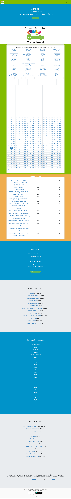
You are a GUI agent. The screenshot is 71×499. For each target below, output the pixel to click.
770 (30, 151)
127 (22, 88)
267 (22, 102)
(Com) (35, 357)
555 (44, 129)
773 (38, 151)
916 (46, 165)
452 (35, 119)
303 (11, 106)
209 (27, 96)
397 (49, 113)
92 (39, 84)
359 (54, 109)
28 (8, 80)
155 (44, 90)
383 (11, 113)
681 (60, 141)
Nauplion (57, 69)
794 (41, 153)
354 (41, 109)
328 (25, 107)
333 (38, 107)
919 (54, 165)
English (29, 490)
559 (54, 129)
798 (52, 153)
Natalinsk (14, 59)
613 (38, 135)
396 (46, 113)
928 (25, 167)
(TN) (35, 387)
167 (22, 92)
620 (57, 135)
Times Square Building (33, 295)
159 (54, 90)
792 (35, 153)
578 (52, 131)
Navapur (57, 75)
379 (54, 111)
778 (52, 151)
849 (27, 159)
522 (8, 127)
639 (54, 137)
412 (35, 115)
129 (27, 88)
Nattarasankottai (57, 65)
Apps (46, 489)
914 (41, 165)
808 (25, 155)
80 (12, 84)
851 (33, 159)
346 (19, 109)
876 (46, 161)
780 (57, 151)
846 (19, 159)
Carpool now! (35, 349)
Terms (27, 489)
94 (44, 84)
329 (27, 107)
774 (41, 151)
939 (54, 167)
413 (38, 115)
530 (30, 127)
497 (49, 123)
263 (11, 102)
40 (35, 80)
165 (17, 92)
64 (33, 82)
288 (25, 104)
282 (8, 104)
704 (14, 145)
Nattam (42, 65)
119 (54, 86)
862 (8, 161)
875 (44, 161)
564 (14, 131)
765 (17, 151)
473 (38, 121)
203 (11, 96)
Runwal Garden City (33, 441)
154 (41, 90)
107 (22, 86)
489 (27, 123)
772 (35, 151)
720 (57, 145)
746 (19, 149)
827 (22, 157)
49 (55, 80)
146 (19, 90)
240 (57, 98)
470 (30, 121)
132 (35, 88)
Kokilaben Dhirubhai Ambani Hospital (32, 308)
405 (17, 115)
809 (27, 155)
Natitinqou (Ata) (28, 65)
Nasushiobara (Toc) (28, 56)
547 (22, 129)
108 (25, 86)
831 (33, 157)
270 (30, 102)
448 (25, 119)
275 (44, 102)
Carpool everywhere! (35, 354)
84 (21, 84)
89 (33, 84)
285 (17, 104)
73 (53, 82)
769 (27, 151)
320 (57, 106)
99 (55, 84)
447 (22, 119)
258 (52, 100)
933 (38, 167)
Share (38, 489)
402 (8, 115)
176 (46, 92)
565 (17, 131)
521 (60, 125)
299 (54, 104)
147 (22, 90)
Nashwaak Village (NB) (14, 53)
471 (33, 121)
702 (8, 145)
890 (30, 163)
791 (33, 153)
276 (46, 102)
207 (22, 96)
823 (11, 157)
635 (44, 137)
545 (17, 129)
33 (19, 80)
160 (57, 90)
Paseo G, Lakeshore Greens (29, 426)
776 (46, 151)
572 (35, 131)
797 (49, 153)
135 (44, 88)
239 (54, 98)
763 (11, 151)
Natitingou (14, 65)
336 (46, 107)
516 (46, 125)
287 (22, 104)
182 (8, 94)
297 (49, 104)
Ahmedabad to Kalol (19, 184)
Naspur (13, 54)
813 (38, 155)
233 (38, 98)
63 (30, 82)
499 (54, 123)
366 (19, 111)
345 (17, 109)
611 (33, 135)
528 (25, 127)
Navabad (14, 73)
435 (44, 117)
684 (14, 143)
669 (27, 141)
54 (10, 82)
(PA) (35, 359)
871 (33, 161)
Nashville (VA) (42, 51)
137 (49, 88)
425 (17, 117)
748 (25, 149)
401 (60, 113)
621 (60, 135)
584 (14, 133)
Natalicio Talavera (57, 58)
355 (44, 109)
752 (35, 149)
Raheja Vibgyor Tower (33, 298)
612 (35, 135)
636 (46, 137)
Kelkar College (33, 300)
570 (30, 131)
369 (27, 111)
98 (53, 84)
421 (60, 115)
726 (19, 147)
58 (19, 82)
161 (60, 90)
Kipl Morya (33, 431)
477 (49, 121)
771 (33, 151)
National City (57, 60)
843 (11, 159)
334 (41, 107)
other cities (34, 479)
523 (11, 127)
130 (30, 88)
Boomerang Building (33, 303)
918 (52, 165)
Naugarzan (57, 68)
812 (35, 155)
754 (41, 149)
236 (46, 98)
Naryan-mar (42, 50)
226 (19, 98)
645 (17, 139)
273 (38, 102)
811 (33, 155)
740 (57, 147)
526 (19, 127)
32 (17, 80)
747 (22, 149)
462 (8, 121)
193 (38, 94)
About (31, 489)
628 (25, 137)
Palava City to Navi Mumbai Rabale (18, 179)
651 (33, 139)
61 (26, 82)
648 (25, 139)
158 (52, 90)
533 (38, 127)
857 (49, 159)
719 (54, 145)
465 (17, 121)
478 (52, 121)
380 (57, 111)
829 (27, 157)
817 (49, 155)
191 (33, 94)
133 (38, 88)
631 (33, 137)
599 (54, 133)
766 (19, 151)
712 (35, 145)
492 (35, 123)
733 (38, 147)
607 (22, 135)
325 (17, 107)
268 (25, 102)
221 (60, 96)
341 (60, 107)
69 (44, 82)
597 (49, 133)
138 (52, 88)
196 (46, 94)
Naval (28, 74)
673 (38, 141)
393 (38, 113)
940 (57, 167)
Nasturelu (57, 55)
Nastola (42, 55)
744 (14, 149)
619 (54, 135)
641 (60, 137)
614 (41, 135)
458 (52, 119)
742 (8, 149)
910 (30, 165)
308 (25, 106)
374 (41, 111)
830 (30, 157)
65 (35, 82)
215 (44, 96)
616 (46, 135)
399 (54, 113)
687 (22, 143)
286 (19, 104)
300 (57, 104)
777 (49, 151)
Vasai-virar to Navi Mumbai (18, 205)
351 (33, 109)
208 (25, 96)
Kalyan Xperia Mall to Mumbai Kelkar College (18, 203)
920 (57, 165)
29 (10, 80)
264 (14, 102)
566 (19, 131)
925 (17, 167)
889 (27, 163)
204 (14, 96)
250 (30, 100)
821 (60, 155)
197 (49, 94)
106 (19, 86)
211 (33, 96)
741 (60, 147)
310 (30, 106)
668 (25, 141)
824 (14, 157)
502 (8, 125)
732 (35, 147)
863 (11, 161)
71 (48, 82)
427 (22, 117)
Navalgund (57, 74)
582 (8, 133)
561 (60, 129)
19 (44, 78)
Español (41, 490)
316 (46, 106)
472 (35, 121)
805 (17, 155)
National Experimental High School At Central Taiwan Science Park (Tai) (28, 63)
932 (35, 167)
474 (41, 121)
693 (38, 143)
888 (25, 163)
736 (46, 147)
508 (25, 125)
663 (11, 141)
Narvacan (14, 49)
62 (28, 82)
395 (44, 113)
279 (54, 102)
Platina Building (33, 313)
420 (57, 115)
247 (22, 100)
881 (60, 161)
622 (8, 137)
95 (46, 84)
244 (14, 100)
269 (27, 102)
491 (33, 123)
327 (22, 107)
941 (60, 167)
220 (57, 96)
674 (41, 141)
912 (35, 165)
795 (44, 153)
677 (49, 141)
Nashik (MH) (28, 51)
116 (46, 86)
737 (49, 147)
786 (19, 153)
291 (33, 104)
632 (35, 137)
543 (11, 129)
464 (14, 121)
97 (50, 84)
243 (11, 100)
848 (25, 159)
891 (33, 163)
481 (60, 121)
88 (30, 84)
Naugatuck (14, 69)
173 (38, 92)
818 (52, 155)
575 (44, 131)
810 (30, 155)
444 (14, 119)
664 (14, 141)
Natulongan (28, 67)
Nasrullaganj (57, 54)
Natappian (43, 59)
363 (11, 111)
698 (52, 143)
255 (44, 100)
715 (44, 145)
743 (11, 149)
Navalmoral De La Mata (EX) (28, 75)
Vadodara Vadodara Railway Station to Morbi (18, 186)
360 (57, 109)
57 (17, 82)
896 (46, 163)
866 (19, 161)
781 (60, 151)
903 (11, 165)
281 (60, 102)
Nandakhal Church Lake (32, 456)
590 (30, 133)
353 (38, 109)
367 (22, 111)
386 (19, 113)
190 (30, 94)
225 (17, 98)
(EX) (36, 405)
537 (49, 127)
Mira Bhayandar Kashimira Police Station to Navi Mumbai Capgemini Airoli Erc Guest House (18, 228)
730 (30, 147)
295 (44, 104)
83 (19, 84)
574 (41, 131)
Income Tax (32, 433)
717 (49, 145)
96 (48, 84)
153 (38, 90)
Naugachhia (42, 68)
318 (52, 106)
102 (8, 86)
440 (57, 117)
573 (38, 131)
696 (46, 143)
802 (8, 155)
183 (11, 94)
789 (27, 153)
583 (11, 133)
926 (19, 167)
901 (60, 163)
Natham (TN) (13, 60)
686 (19, 143)
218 (52, 96)
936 (46, 167)
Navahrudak (57, 73)
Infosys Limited (32, 320)
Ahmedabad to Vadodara (19, 194)
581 (60, 131)
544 (14, 129)
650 (30, 139)
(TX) (36, 379)
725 (17, 147)
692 (35, 143)
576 (46, 131)
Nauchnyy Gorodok (57, 67)
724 (14, 147)
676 (46, 141)
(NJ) (35, 395)
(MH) (35, 369)
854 (41, 159)
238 (52, 98)
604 (14, 135)
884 (14, 163)
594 (41, 133)
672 (35, 141)
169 (27, 92)
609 (27, 135)
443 (11, 119)
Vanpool (35, 352)
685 (17, 143)
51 (59, 80)
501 (60, 123)
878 (52, 161)
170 (30, 92)
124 (14, 88)
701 (60, 143)
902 (8, 165)
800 (57, 153)
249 (27, 100)
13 (31, 78)
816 (46, 155)
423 (11, 117)
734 (41, 147)
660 (57, 139)
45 (46, 80)
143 (11, 90)
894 (41, 163)
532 (35, 127)
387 (22, 113)
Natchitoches (57, 59)
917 (49, 165)
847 (22, 159)
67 (39, 82)
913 (38, 165)
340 (57, 107)
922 (8, 167)
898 (52, 163)
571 (33, 131)
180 (57, 92)
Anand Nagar (33, 438)
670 (30, 141)
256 (46, 100)
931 (33, 167)
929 (27, 167)
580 (57, 131)
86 (26, 84)
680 (57, 141)
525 (17, 127)
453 (38, 119)
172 (35, 92)
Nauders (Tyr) (28, 68)
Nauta (28, 72)
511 (33, 125)
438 (52, 117)
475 (44, 121)
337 (49, 107)
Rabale (32, 293)
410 (30, 115)
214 (41, 96)
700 (57, 143)
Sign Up (65, 2)
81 (15, 84)
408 (25, 115)
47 (50, 80)
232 (35, 98)
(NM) (35, 402)
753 (38, 149)
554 (41, 129)
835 (44, 157)
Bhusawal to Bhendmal (18, 187)
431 (33, 117)
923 (11, 167)
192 (35, 94)
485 (17, 123)
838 (52, 157)
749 (27, 149)
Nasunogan (14, 56)
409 (27, 115)
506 (19, 125)
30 (12, 80)
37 (28, 80)
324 (14, 107)
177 (49, 92)
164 (14, 92)
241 (60, 98)
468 (25, 121)
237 (49, 98)
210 (30, 96)
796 (46, 153)
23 (53, 78)
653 (38, 139)
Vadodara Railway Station (33, 428)
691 (33, 143)
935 (44, 167)
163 (11, 92)
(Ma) (35, 367)
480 (57, 121)
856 (46, 159)
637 (49, 137)
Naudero (14, 68)
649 (27, 139)
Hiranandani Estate (34, 443)
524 (14, 127)
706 (19, 145)
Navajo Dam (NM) (13, 74)
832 (35, 157)
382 (8, 113)
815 (44, 155)
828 (25, 157)
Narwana (14, 50)
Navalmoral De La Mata (14, 75)
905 (17, 165)
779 (54, 151)
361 (60, 109)
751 (33, 149)
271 (33, 102)
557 (49, 129)
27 (62, 78)
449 (27, 119)
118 (52, 86)
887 (22, 163)
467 (22, 121)
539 (54, 127)
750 (30, 149)
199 (54, 94)
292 (35, 104)
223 (11, 98)
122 (8, 88)
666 (19, 141)
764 (14, 151)
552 (35, 129)
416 (46, 115)
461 (60, 119)
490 (30, 123)
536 (46, 127)
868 (25, 161)
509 (27, 125)
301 (60, 104)
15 (35, 78)
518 (52, 125)
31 (15, 80)
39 (33, 80)
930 (30, 167)
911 (33, 165)
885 (17, 163)
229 (27, 98)
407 (22, 115)
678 (52, 141)
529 (27, 127)
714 (41, 145)
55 (12, 82)
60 (24, 82)
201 (60, 94)
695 (44, 143)
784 (14, 153)
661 (60, 139)
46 (48, 80)
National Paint (42, 61)
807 (22, 155)
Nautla (57, 72)
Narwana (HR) (28, 50)
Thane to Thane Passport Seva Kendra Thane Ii (19, 237)
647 (22, 139)
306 (19, 106)
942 (8, 169)
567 (22, 131)
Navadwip (28, 73)
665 (17, 141)
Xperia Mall (34, 436)
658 (52, 139)
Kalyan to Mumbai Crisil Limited (18, 232)
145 (17, 90)
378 (52, 111)
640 (57, 137)
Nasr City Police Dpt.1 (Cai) (28, 54)
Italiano (37, 490)
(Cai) (35, 377)
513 (38, 125)
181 (60, 92)
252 (35, 100)
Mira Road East (31, 449)
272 (35, 102)
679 (54, 141)
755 (44, 149)
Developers (42, 489)
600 (57, 133)
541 (60, 127)
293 (38, 104)
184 (14, 94)
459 (54, 119)
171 (33, 92)
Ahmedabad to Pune (19, 189)
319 (54, 106)
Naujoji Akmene (43, 69)
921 (60, 165)
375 (44, 111)
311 (33, 106)
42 (39, 80)
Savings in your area (35, 271)
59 (21, 82)
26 (60, 78)
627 (22, 137)
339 (54, 107)
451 (33, 119)
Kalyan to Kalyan (19, 196)
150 (30, 90)
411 (33, 115)
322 (8, 107)
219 (54, 96)
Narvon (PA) (42, 49)
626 (19, 137)
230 (30, 98)
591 (33, 133)
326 (19, 107)
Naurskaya (14, 70)
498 (52, 123)
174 (41, 92)
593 (38, 133)
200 (57, 94)
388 (25, 113)
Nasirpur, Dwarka (57, 53)
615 (44, 135)
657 (49, 139)
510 (30, 125)
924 (14, 167)
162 (8, 92)
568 (25, 131)
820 (57, 155)
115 (44, 86)
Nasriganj (43, 54)
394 (41, 113)
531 (33, 127)
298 (52, 104)
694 (41, 143)
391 (33, 113)
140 (57, 88)
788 (25, 153)
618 (52, 135)
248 (25, 100)
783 (11, 153)
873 (38, 161)
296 (46, 104)
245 (17, 100)
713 (38, 145)
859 (54, 159)
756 (46, 149)
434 (41, 117)
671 (33, 141)
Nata (14, 58)
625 (17, 137)
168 (25, 92)
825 (17, 157)
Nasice (28, 53)
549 (27, 129)
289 (27, 104)
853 (38, 159)
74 (55, 82)
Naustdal (14, 72)
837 (49, 157)
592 (35, 133)
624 (14, 137)
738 (52, 147)
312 (35, 106)
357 (49, 109)
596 (46, 133)
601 (60, 133)
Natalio (28, 59)
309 (27, 106)
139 (54, 88)
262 (8, 102)
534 (41, 127)
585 (17, 133)
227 (22, 98)
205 (17, 96)
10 (24, 78)
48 (53, 80)
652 (35, 139)
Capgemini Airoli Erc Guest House (32, 315)
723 (11, 147)
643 (11, 139)
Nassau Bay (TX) (14, 55)
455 (44, 119)
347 (22, 109)
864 (14, 161)
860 (57, 159)
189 (27, 94)
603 (11, 135)
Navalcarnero (42, 74)
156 (46, 90)
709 (27, 145)
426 (19, 117)
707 (22, 145)
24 (55, 78)
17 (40, 78)
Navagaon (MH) (43, 73)
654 (41, 139)
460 (57, 119)
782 (8, 153)
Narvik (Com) (28, 49)
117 (49, 86)
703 (11, 145)
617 (49, 135)
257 (49, 100)
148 (25, 90)
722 (8, 147)
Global (35, 347)
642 (8, 139)
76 (59, 82)
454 (41, 119)
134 (41, 88)
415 (44, 115)
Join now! (35, 18)
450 (30, 119)
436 (46, 117)
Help (24, 489)
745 (17, 149)
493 (38, 123)
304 (14, 106)
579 (54, 131)
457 (49, 119)
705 (17, 145)
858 (52, 159)
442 (8, 119)
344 (14, 109)
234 (41, 98)
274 (41, 102)
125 (17, 88)
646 (19, 139)
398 (52, 113)
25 (57, 78)
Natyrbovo (43, 67)
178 (52, 92)
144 (14, 90)
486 (19, 123)
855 (44, 159)
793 (38, 153)
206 (19, 96)
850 (30, 159)
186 (19, 94)
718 (52, 145)
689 (27, 143)
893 (38, 163)
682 (8, 143)
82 (17, 84)
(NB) (35, 374)
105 (17, 86)
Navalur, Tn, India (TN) (42, 75)
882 (8, 163)
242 (8, 100)
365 (17, 111)
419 (54, 115)
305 (17, 106)
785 (17, 153)
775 (44, 151)
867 (22, 161)
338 (52, 107)
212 (35, 96)
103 (11, 86)
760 (57, 149)
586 (19, 133)
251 (33, 100)
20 (46, 78)
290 (30, 104)
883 (11, 163)
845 (17, 159)
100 (58, 84)
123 (11, 88)
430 (30, 117)
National (42, 60)
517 (49, 125)
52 (62, 80)
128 (25, 88)
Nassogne (28, 55)
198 (52, 94)
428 (25, 117)
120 (57, 86)
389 (27, 113)
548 (25, 129)
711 (33, 145)
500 (57, 123)
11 (26, 78)
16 (37, 78)
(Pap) (35, 385)
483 (11, 123)
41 (37, 80)
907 (22, 165)
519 (54, 125)
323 (11, 107)
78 (8, 84)
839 (54, 157)
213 (38, 96)
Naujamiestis (28, 69)
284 (14, 104)
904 (14, 165)
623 (11, 137)
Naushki (42, 70)
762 (8, 151)
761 (60, 149)
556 (46, 129)
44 (44, 80)
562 (8, 131)
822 (8, 157)
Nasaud (57, 50)
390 (30, 113)
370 (30, 111)
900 (57, 163)
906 (19, 165)
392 (35, 113)
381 (60, 111)
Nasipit (42, 53)
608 (25, 135)
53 (8, 82)
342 (8, 109)
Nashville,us (57, 51)
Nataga (42, 58)
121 (60, 86)
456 (46, 119)
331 (33, 107)
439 (54, 117)
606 (19, 135)
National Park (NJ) (57, 61)
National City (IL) (14, 61)
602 (8, 135)
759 (54, 149)
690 (30, 143)
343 (11, 109)
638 (52, 137)
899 (54, 163)
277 (49, 102)
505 (17, 125)
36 (26, 80)
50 (57, 80)
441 (60, 117)
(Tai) (35, 392)
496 (46, 123)
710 (30, 145)
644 (14, 139)
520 (57, 125)
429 (27, 117)
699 (54, 143)
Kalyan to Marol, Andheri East (19, 201)
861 (60, 159)
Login (69, 2)
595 (44, 133)
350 (30, 109)
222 (8, 98)
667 (22, 141)
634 (41, 137)
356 (46, 109)
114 (41, 86)
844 (14, 159)
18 (42, 78)
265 (17, 102)
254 (41, 100)
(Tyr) (35, 400)
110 (30, 86)
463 (11, 121)
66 (37, 82)
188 (25, 94)
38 (30, 80)
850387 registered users (35, 11)
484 (14, 123)
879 (54, 161)
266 (19, 102)
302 (8, 106)
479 (54, 121)
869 (27, 161)
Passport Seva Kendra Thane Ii (34, 323)
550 (30, 129)
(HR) (35, 364)
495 (44, 123)
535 (44, 127)
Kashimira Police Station (31, 454)
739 (54, 147)
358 (52, 109)
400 (57, 113)
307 (22, 106)
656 (46, 139)
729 (27, 147)
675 (44, 141)
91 (37, 84)
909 (27, 165)
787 (22, 153)
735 (44, 147)
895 (44, 163)
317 (49, 106)
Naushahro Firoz (28, 70)
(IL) (35, 390)
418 (52, 115)
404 (14, 115)
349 (27, 109)
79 (10, 84)
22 (51, 78)
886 (19, 163)
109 (27, 86)
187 (22, 94)
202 (8, 96)
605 (17, 135)
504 (14, 125)
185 (17, 94)
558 (52, 129)
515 (44, 125)
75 (57, 82)
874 (41, 161)
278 (52, 102)
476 (46, 121)
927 (22, 167)
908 (25, 165)
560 (57, 129)
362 (8, 111)
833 (38, 157)
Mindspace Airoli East (33, 310)
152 (35, 90)
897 (49, 163)
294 (41, 104)
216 (46, 96)
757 (49, 149)
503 (11, 125)
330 (30, 107)
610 (30, 135)
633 (38, 137)
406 (19, 115)
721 (60, 145)
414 (41, 115)
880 (57, 161)
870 (30, 161)
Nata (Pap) (28, 58)
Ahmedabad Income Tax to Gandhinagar (18, 198)
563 (11, 131)
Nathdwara (28, 60)
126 (19, 88)
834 (41, 157)
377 (49, 111)
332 (35, 107)
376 (46, 111)
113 (38, 86)
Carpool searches (35, 344)
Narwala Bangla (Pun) (57, 49)
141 (60, 88)
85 (24, 84)
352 (35, 109)
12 (28, 78)
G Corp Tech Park (33, 305)
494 (41, 123)
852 (35, 159)
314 (41, 106)
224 (14, 98)
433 (38, 117)
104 (14, 86)
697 (49, 143)
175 (44, 92)
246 (19, 100)
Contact (34, 489)
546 (19, 129)
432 (35, 117)
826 (19, 157)
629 (27, 137)
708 (25, 145)
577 (49, 131)
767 (22, 151)
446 (19, 119)
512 (35, 125)
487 (22, 123)
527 (22, 127)
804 (14, 155)
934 (41, 167)
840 (57, 157)
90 (35, 84)
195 (44, 94)
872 (35, 161)
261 (60, 100)
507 (22, 125)
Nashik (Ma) (14, 51)
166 (19, 92)
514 (41, 125)
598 (52, 133)
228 (25, 98)
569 (27, 131)
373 (38, 111)
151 (33, 90)
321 (60, 106)
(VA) (35, 372)
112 (35, 86)
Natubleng (14, 67)
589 (27, 133)
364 (14, 111)
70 (46, 82)
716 (46, 145)
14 (33, 78)
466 (19, 121)
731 (33, 147)
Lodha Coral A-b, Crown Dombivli (34, 446)
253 (38, 100)
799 (54, 153)
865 (17, 161)
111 (33, 86)
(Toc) (35, 382)
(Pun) (35, 362)
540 (57, 127)
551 (33, 129)
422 (8, 117)
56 (15, 82)
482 (8, 123)
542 (8, 129)
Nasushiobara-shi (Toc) (42, 56)
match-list (53, 479)
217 (49, 96)
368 (25, 111)
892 (35, 163)
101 (60, 84)
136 (46, 88)
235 (44, 98)
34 (21, 80)
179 (54, 92)
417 (49, 115)
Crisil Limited (33, 318)
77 (62, 82)
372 (35, 111)
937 (49, 167)
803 (11, 155)
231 (33, 98)
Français (33, 490)
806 (19, 155)
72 (50, 82)
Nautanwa (43, 72)
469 (27, 121)
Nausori (57, 70)
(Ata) (35, 397)
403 (11, 115)
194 (41, 94)
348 (25, 109)
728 (25, 147)
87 (28, 84)
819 (54, 155)
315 (44, 106)
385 (17, 113)
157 (49, 90)
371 (33, 111)
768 (25, 151)
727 (22, 147)
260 (57, 100)
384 (14, 113)
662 (8, 141)
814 (41, 155)
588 (25, 133)
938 (52, 167)
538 (52, 127)
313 (38, 106)
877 (49, 161)
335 (44, 107)
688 (25, 143)
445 (17, 119)
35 (24, 80)
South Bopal (32, 451)
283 (11, 104)
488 (25, 123)
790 (30, 153)
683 (11, 143)
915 (44, 165)
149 (27, 90)
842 (8, 159)
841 (60, 157)
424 (14, 117)
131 (33, 88)
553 (38, 129)
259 (54, 100)
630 (30, 137)
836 (46, 157)
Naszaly (57, 56)
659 (54, 139)
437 (49, 117)
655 (44, 139)
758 (52, 149)
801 (60, 153)
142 (8, 90)
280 (57, 102)
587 (22, 133)
